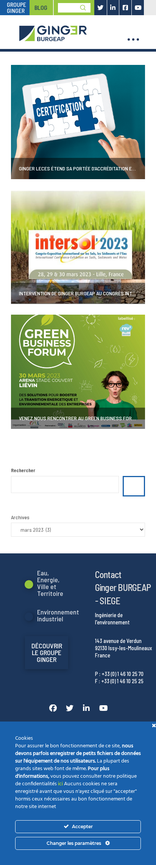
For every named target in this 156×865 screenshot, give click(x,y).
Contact (108, 574)
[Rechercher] (134, 486)
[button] (133, 39)
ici (60, 784)
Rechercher (23, 470)
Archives (20, 517)
